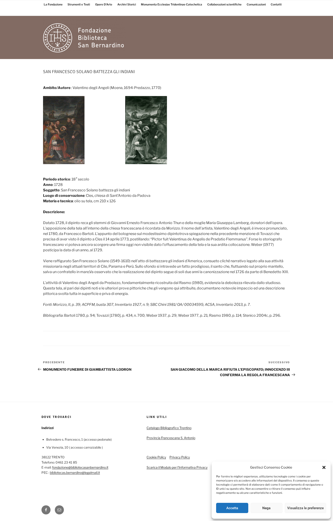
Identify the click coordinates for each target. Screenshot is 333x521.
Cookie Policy (156, 457)
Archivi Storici (126, 4)
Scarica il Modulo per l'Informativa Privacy (177, 467)
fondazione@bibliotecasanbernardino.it (80, 467)
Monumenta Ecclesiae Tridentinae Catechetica (171, 4)
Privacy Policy (179, 457)
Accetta (232, 508)
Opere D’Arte (103, 4)
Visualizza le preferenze (305, 508)
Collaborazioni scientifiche (224, 4)
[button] (324, 467)
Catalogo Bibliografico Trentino (169, 428)
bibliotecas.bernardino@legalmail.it (75, 472)
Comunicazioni (256, 4)
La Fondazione (53, 4)
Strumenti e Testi (79, 4)
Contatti (276, 4)
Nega (266, 508)
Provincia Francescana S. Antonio (171, 438)
